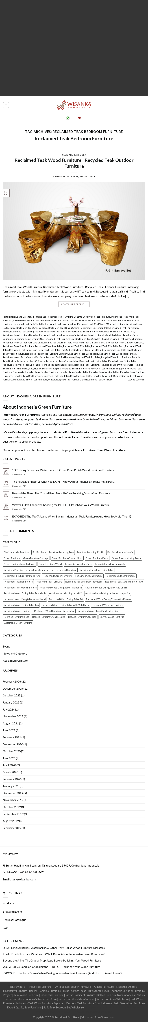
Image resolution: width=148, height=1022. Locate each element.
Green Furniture (12, 558)
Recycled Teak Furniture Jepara (45, 368)
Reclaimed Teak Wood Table (83, 353)
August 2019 (11, 820)
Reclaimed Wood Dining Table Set (66, 599)
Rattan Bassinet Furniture (80, 995)
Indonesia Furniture (52, 995)
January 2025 (11, 702)
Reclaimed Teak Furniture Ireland (94, 335)
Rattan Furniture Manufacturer (77, 999)
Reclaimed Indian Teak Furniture (67, 320)
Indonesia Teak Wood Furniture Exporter (40, 1003)
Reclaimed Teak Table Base (23, 349)
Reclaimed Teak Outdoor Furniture (125, 342)
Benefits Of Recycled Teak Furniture (92, 316)
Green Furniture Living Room (126, 558)
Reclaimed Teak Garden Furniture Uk (21, 342)
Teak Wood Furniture (26, 995)
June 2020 (9, 758)
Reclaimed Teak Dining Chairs (63, 327)
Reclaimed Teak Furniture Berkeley (20, 335)
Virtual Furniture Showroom (98, 1017)
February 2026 (12, 681)
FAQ (5, 928)
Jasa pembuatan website (57, 1011)
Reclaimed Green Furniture (89, 575)
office (91, 176)
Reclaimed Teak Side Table (76, 346)
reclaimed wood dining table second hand (25, 599)
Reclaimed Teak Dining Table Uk (26, 331)
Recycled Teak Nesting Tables (104, 372)
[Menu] (6, 105)
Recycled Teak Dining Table (93, 361)
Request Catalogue (14, 919)
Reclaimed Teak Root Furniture (18, 346)
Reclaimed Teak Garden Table (56, 342)
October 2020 (12, 751)
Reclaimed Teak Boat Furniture (60, 324)
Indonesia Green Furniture (78, 564)
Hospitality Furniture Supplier (20, 990)
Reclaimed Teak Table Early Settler (55, 349)
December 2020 (13, 744)
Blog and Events (13, 911)
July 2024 (9, 709)
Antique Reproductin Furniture (73, 986)
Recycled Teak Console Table (64, 361)
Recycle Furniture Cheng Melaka (48, 616)
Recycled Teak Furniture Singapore (108, 368)
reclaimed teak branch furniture (83, 419)
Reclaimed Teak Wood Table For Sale (117, 353)
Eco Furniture (39, 552)
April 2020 (9, 765)
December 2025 (13, 688)
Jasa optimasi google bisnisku (101, 1007)
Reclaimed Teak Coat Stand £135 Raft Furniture (101, 324)
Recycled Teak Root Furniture (28, 375)
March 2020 (10, 772)
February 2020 (12, 779)
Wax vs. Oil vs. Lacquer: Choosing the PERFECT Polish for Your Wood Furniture (61, 504)
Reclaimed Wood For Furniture (107, 605)
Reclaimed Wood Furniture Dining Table (54, 611)
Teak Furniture (16, 986)
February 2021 (12, 737)
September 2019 (13, 814)
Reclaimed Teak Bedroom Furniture (74, 138)
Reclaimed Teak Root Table (48, 346)
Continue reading (74, 304)
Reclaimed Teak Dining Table (94, 327)
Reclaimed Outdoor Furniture (121, 575)
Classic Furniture (104, 986)
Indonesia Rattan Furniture (41, 999)
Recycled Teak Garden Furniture (41, 372)
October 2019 (12, 807)
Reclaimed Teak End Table (57, 331)
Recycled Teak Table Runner (106, 375)
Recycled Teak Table (80, 375)
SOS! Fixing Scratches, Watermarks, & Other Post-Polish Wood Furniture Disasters (63, 470)
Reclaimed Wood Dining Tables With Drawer (108, 599)
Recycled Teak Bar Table (87, 357)
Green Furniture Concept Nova (67, 558)
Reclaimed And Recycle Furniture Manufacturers (28, 570)
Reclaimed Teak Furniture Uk (28, 338)
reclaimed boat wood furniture (125, 419)
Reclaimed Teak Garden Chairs (91, 338)
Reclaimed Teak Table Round (88, 349)
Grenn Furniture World (50, 564)
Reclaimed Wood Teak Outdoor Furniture (24, 357)
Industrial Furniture (40, 986)
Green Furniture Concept (35, 558)
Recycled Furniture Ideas (16, 616)
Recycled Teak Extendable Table (57, 364)
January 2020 (11, 786)
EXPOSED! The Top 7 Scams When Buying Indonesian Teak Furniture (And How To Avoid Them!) (71, 516)
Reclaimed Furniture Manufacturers (22, 575)
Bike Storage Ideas (75, 990)
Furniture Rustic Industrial (120, 552)
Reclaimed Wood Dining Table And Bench (61, 587)
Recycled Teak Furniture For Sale (116, 364)
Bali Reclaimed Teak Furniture (58, 316)
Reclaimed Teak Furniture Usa (59, 338)
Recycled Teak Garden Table (73, 372)
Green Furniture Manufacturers (19, 564)
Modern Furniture (126, 986)
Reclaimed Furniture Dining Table (96, 570)
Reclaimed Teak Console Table (31, 327)
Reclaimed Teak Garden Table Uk (90, 342)
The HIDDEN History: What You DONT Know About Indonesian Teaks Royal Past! (63, 481)
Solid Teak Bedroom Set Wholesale (63, 1007)
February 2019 (12, 828)
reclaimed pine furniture (57, 424)
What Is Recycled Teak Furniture (64, 379)
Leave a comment (136, 379)
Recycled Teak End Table (27, 364)
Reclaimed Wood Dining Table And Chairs (106, 587)
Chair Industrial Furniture (16, 552)
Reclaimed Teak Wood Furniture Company (46, 353)
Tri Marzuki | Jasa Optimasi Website (91, 1011)
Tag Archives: (74, 132)
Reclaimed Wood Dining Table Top (21, 605)
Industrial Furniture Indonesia (110, 564)
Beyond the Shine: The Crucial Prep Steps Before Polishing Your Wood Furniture (61, 493)
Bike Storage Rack (98, 990)
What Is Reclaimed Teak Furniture (30, 379)
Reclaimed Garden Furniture (57, 575)
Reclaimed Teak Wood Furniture (20, 587)
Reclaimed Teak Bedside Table (28, 324)
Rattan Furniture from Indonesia (116, 995)
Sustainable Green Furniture (18, 622)
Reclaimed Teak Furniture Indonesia (57, 335)
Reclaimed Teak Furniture (84, 331)
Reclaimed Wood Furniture (17, 611)
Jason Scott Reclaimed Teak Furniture (32, 320)
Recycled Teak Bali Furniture (60, 357)
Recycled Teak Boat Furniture (116, 357)
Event (6, 646)
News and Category (74, 155)
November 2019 (13, 800)
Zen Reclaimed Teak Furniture (97, 379)
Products (8, 903)
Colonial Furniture (50, 990)
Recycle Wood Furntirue (112, 616)
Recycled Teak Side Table (56, 375)
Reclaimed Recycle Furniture (18, 581)
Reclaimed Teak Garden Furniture (125, 338)
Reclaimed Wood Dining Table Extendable (25, 593)
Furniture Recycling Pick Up (90, 552)
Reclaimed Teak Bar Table (98, 320)
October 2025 (12, 695)
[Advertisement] (74, 48)
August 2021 (11, 723)
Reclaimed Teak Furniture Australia (116, 331)
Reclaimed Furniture (66, 570)
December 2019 (13, 793)
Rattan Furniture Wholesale (113, 999)
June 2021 (9, 730)
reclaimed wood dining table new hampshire (107, 593)
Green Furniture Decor (97, 558)
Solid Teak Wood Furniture (129, 1003)
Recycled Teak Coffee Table (34, 361)
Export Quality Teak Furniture (24, 1007)
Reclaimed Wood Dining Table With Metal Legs (65, 605)
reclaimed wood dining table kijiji (65, 593)
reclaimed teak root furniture (21, 424)
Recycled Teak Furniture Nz (76, 368)
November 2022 (13, 716)
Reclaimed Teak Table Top (117, 349)
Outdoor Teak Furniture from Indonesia (89, 1003)
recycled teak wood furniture (43, 419)
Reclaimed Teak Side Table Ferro (107, 346)
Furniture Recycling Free (61, 552)
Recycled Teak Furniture (86, 364)
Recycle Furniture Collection (82, 616)
